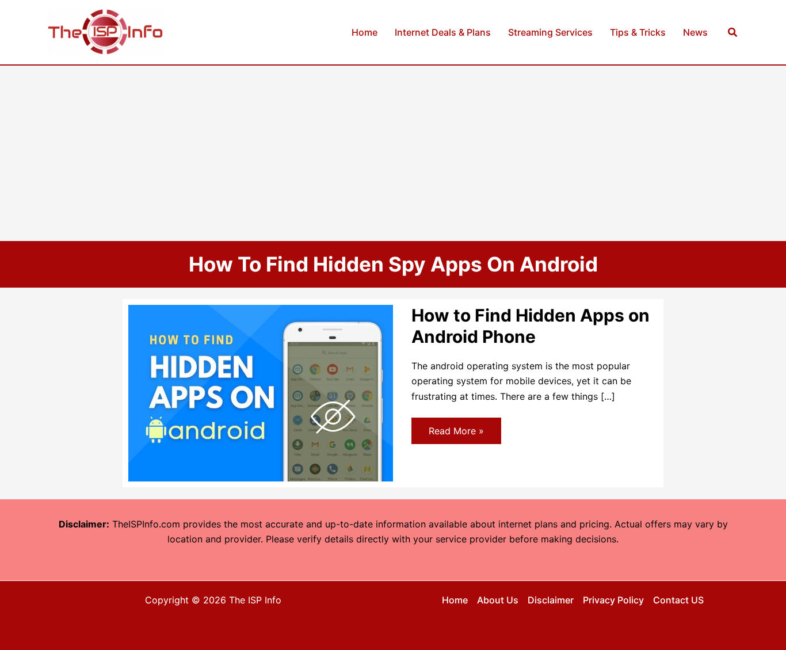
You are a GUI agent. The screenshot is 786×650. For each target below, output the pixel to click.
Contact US (678, 600)
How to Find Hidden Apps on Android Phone (530, 326)
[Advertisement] (393, 151)
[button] (733, 32)
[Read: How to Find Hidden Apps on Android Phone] (260, 392)
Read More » (456, 434)
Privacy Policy (613, 600)
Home (455, 600)
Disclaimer (551, 600)
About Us (497, 600)
